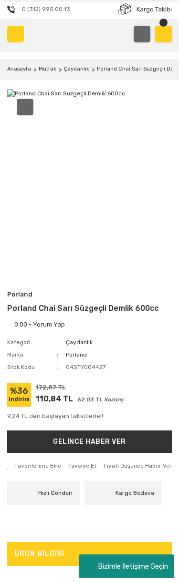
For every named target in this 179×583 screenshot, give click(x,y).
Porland (19, 294)
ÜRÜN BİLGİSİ (39, 554)
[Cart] (163, 34)
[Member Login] (142, 34)
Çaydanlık (79, 342)
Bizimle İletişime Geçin (133, 567)
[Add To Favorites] (34, 465)
